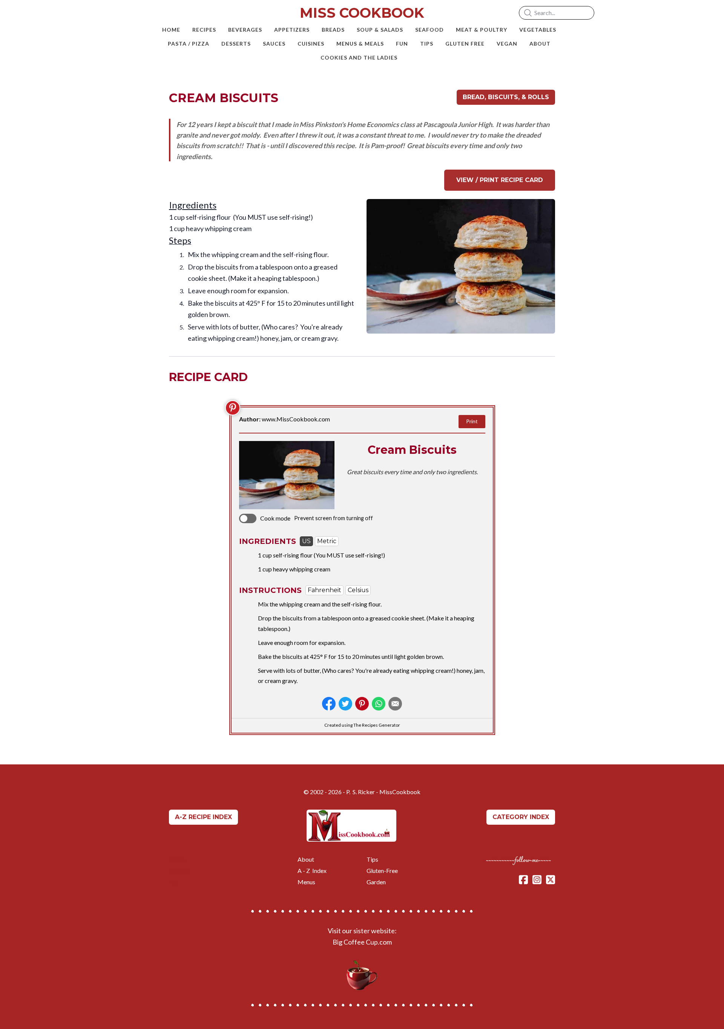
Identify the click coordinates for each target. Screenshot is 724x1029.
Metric (326, 541)
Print (472, 421)
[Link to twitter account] (550, 879)
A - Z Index (312, 870)
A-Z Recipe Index (203, 817)
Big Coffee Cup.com (362, 942)
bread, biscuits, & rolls (506, 97)
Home (177, 859)
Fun (173, 881)
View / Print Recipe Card (499, 180)
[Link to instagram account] (536, 879)
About (306, 859)
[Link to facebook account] (523, 879)
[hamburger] (136, 12)
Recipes (179, 870)
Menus (306, 881)
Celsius (358, 590)
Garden (376, 881)
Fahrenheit (324, 590)
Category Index (520, 817)
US (306, 541)
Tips (372, 859)
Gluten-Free (382, 870)
